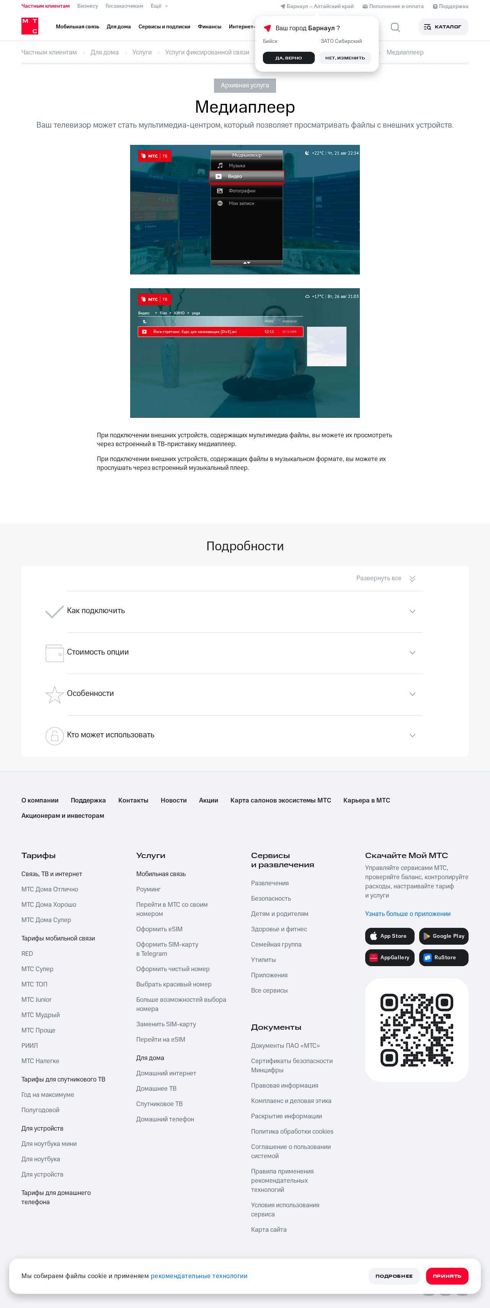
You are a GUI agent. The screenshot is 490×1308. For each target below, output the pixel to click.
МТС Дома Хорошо (48, 904)
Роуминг (148, 889)
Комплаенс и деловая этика (291, 1101)
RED (27, 953)
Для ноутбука (40, 1159)
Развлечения (270, 883)
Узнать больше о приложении (408, 914)
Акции (208, 800)
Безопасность (271, 898)
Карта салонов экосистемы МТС (280, 800)
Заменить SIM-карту (166, 1024)
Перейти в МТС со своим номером (172, 909)
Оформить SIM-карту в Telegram (167, 949)
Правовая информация (284, 1085)
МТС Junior (36, 999)
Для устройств (42, 1128)
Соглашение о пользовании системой (291, 1151)
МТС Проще (38, 1030)
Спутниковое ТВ (159, 1104)
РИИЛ (29, 1045)
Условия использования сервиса (285, 1210)
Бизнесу (87, 6)
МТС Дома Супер (46, 920)
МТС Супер (37, 969)
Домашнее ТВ (156, 1088)
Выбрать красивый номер (174, 984)
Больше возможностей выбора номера (181, 1004)
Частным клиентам (45, 6)
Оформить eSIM (159, 929)
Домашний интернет (166, 1073)
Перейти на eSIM (160, 1039)
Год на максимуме (47, 1095)
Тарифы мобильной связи (58, 938)
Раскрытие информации (286, 1116)
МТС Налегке (40, 1061)
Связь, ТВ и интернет (51, 874)
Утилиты (263, 960)
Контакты (133, 800)
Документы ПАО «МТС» (285, 1045)
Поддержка (88, 800)
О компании (40, 800)
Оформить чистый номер (173, 969)
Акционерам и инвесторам (62, 816)
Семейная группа (276, 944)
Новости (174, 800)
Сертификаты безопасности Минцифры (292, 1066)
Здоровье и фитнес (279, 929)
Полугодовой (40, 1110)
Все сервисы (269, 990)
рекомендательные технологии (199, 1276)
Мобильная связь (161, 874)
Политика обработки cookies (292, 1131)
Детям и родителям (280, 914)
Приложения (269, 975)
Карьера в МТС (366, 800)
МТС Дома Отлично (49, 889)
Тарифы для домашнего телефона (56, 1197)
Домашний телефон (165, 1119)
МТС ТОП (34, 984)
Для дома (150, 1058)
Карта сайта (269, 1229)
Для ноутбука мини (49, 1144)
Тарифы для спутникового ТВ (63, 1079)
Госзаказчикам (124, 6)
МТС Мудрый (40, 1015)
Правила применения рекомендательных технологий (282, 1181)
